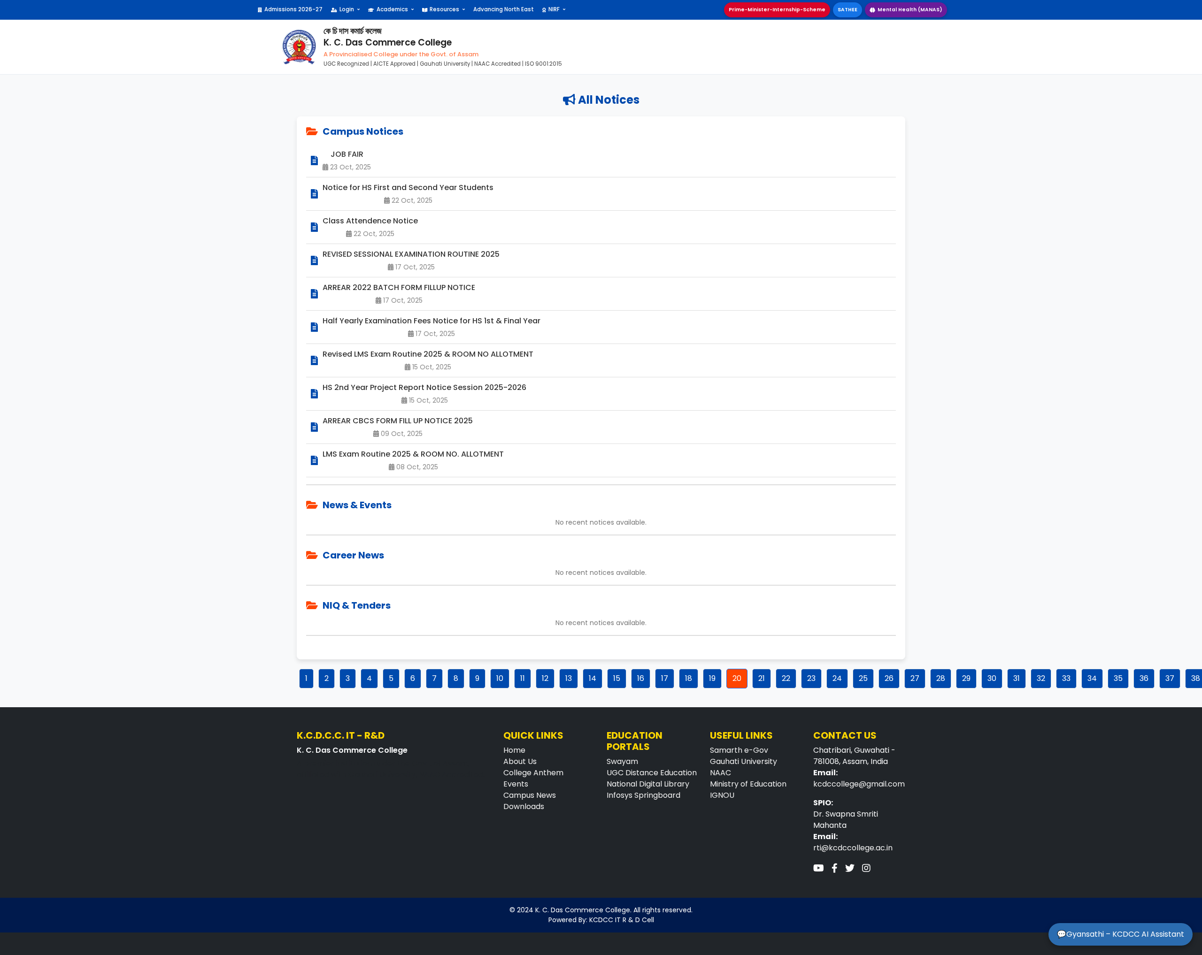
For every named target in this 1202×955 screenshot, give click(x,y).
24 (837, 678)
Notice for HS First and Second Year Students (408, 187)
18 (688, 678)
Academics (392, 9)
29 (966, 678)
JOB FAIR (347, 154)
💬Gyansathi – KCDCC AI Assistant (1120, 934)
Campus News (529, 795)
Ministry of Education (748, 784)
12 (545, 678)
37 (1169, 678)
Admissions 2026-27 (293, 9)
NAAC (720, 772)
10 (499, 678)
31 (1016, 678)
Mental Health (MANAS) (910, 9)
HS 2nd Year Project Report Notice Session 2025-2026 (424, 387)
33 (1066, 678)
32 (1041, 678)
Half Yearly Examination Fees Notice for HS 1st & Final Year (431, 320)
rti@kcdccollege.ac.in (853, 847)
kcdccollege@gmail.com (859, 784)
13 (568, 678)
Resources (444, 9)
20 (736, 678)
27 (914, 678)
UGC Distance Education (652, 772)
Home (514, 750)
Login (346, 9)
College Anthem (533, 772)
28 (940, 678)
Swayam (622, 761)
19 (712, 678)
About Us (520, 761)
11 (522, 678)
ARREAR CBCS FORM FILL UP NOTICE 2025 (398, 420)
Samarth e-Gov (739, 750)
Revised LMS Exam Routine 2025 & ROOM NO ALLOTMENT (428, 354)
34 (1092, 678)
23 (811, 678)
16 (640, 678)
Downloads (523, 806)
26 (889, 678)
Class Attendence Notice (370, 220)
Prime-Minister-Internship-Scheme (777, 9)
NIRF (554, 9)
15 (616, 678)
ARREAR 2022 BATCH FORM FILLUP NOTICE (399, 287)
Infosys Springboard (643, 795)
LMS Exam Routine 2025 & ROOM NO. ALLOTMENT (413, 454)
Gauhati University (743, 761)
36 (1144, 678)
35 (1118, 678)
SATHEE (847, 9)
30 (991, 678)
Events (515, 784)
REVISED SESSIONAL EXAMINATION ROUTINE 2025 (411, 254)
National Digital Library (648, 784)
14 (592, 678)
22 (786, 678)
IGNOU (722, 795)
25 (863, 678)
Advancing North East (503, 9)
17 (664, 678)
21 (761, 678)
